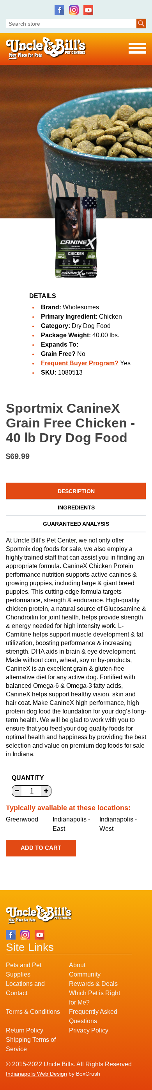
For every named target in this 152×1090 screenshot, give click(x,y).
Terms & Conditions (33, 1011)
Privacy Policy (88, 1030)
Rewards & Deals (93, 983)
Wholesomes (81, 307)
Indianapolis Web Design (36, 1074)
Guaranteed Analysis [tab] (76, 524)
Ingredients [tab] (76, 507)
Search (141, 23)
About (77, 965)
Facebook (59, 10)
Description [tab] (76, 491)
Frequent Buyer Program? (79, 363)
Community (85, 974)
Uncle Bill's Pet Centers (46, 49)
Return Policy (24, 1030)
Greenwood (22, 819)
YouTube (88, 10)
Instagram (74, 10)
